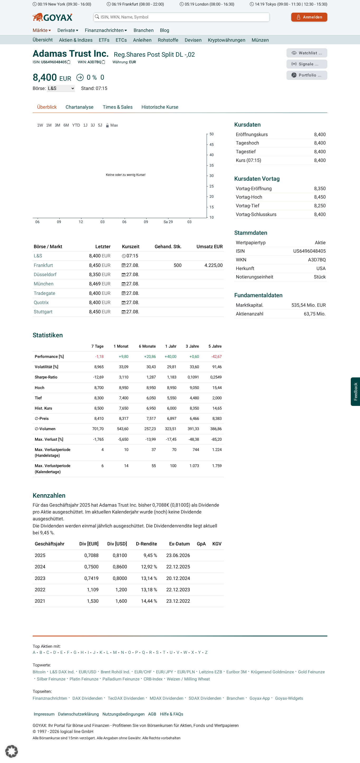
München (43, 283)
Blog (164, 30)
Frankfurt (43, 265)
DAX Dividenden (87, 698)
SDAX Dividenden (205, 698)
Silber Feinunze (51, 679)
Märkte (40, 30)
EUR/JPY (164, 672)
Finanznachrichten (104, 30)
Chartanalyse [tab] (80, 107)
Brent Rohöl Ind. (115, 672)
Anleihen (142, 40)
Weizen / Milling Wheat (188, 679)
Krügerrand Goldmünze (272, 672)
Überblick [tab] (47, 107)
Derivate (66, 30)
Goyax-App (260, 698)
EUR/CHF (143, 672)
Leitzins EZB (210, 672)
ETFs (104, 40)
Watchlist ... (310, 53)
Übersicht (43, 39)
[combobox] (182, 17)
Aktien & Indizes (76, 40)
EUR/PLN (186, 672)
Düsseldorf (45, 274)
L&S (38, 255)
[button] (11, 751)
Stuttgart (43, 311)
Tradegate (44, 293)
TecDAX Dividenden (126, 698)
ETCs (121, 40)
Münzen (260, 40)
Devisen (193, 40)
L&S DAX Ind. (62, 672)
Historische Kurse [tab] (160, 107)
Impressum (44, 714)
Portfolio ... (310, 75)
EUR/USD (87, 672)
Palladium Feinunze (121, 679)
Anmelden (312, 17)
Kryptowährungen (226, 40)
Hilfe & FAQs (171, 714)
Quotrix (41, 302)
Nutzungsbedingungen (124, 714)
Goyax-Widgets (289, 698)
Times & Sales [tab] (118, 107)
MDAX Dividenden (166, 698)
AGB (152, 714)
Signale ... (308, 64)
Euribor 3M (236, 672)
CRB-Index (153, 679)
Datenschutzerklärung (78, 714)
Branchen (144, 30)
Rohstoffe (168, 40)
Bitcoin (39, 672)
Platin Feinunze (84, 679)
